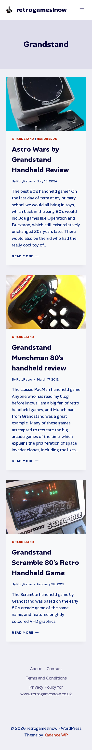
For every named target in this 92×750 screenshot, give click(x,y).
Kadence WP (56, 735)
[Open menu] (81, 10)
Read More (25, 256)
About (36, 668)
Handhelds (47, 139)
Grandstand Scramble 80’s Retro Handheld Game (45, 562)
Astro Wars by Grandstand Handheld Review (40, 159)
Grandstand (23, 139)
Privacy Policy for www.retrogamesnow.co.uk (46, 690)
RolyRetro (24, 181)
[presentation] (46, 104)
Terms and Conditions (46, 678)
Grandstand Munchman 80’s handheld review (39, 358)
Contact (54, 668)
